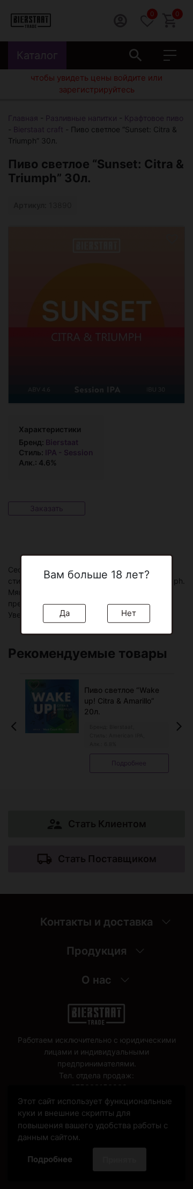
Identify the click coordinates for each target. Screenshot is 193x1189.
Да (65, 613)
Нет (128, 613)
